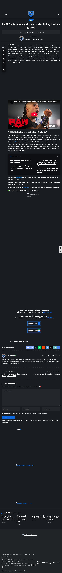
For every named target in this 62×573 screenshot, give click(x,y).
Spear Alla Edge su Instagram (50, 187)
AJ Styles (16, 142)
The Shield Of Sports (27, 554)
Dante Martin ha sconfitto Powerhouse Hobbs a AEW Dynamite (8, 518)
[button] (3, 14)
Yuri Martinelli (33, 37)
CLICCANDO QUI (18, 179)
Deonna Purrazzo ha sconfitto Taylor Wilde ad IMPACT (53, 518)
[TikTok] (55, 355)
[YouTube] (51, 355)
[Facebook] (48, 355)
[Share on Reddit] (4, 58)
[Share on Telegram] (4, 62)
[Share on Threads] (51, 347)
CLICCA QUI (20, 184)
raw (24, 341)
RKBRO (27, 341)
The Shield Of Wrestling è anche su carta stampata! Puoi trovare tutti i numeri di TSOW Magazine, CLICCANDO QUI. (21, 167)
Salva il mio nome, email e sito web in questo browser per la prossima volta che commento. (25, 413)
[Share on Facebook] (25, 32)
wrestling (26, 187)
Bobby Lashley (18, 341)
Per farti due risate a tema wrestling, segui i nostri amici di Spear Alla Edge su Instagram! (47, 170)
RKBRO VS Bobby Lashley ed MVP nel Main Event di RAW (20, 161)
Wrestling (19, 177)
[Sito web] (46, 355)
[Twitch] (59, 355)
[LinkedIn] (57, 355)
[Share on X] (28, 32)
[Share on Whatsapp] (4, 55)
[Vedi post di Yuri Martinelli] (21, 38)
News (31, 20)
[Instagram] (53, 355)
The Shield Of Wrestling (7, 563)
